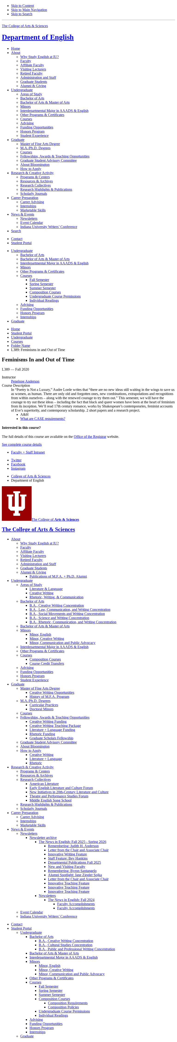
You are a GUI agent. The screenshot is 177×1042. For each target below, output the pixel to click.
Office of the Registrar (90, 437)
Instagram (18, 468)
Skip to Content (22, 6)
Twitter (16, 460)
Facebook (18, 464)
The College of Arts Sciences (25, 26)
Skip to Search (21, 14)
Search (16, 231)
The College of (55, 519)
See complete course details (22, 444)
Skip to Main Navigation (29, 10)
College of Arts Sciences (30, 476)
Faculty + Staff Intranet (28, 452)
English (38, 37)
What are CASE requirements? (42, 419)
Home (15, 48)
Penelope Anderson (25, 381)
